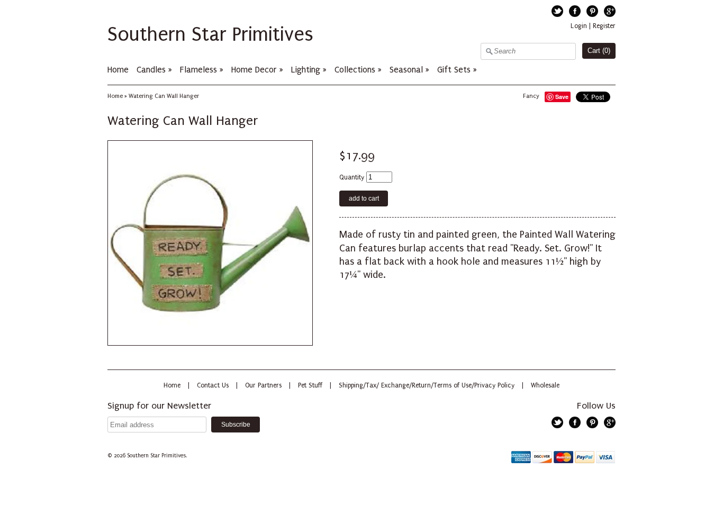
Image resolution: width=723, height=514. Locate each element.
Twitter (557, 11)
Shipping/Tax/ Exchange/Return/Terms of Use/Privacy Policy (426, 385)
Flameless (200, 70)
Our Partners (263, 385)
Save (561, 97)
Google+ (610, 11)
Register (604, 26)
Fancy (531, 96)
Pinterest (592, 11)
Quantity (351, 177)
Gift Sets (454, 70)
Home (118, 70)
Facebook (575, 11)
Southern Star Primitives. (157, 456)
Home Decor (254, 70)
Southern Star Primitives (210, 34)
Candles (151, 70)
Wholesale (545, 385)
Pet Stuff (310, 385)
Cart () (599, 51)
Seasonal (406, 70)
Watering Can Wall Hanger (164, 96)
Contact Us (213, 385)
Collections (355, 70)
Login (579, 26)
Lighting (305, 70)
